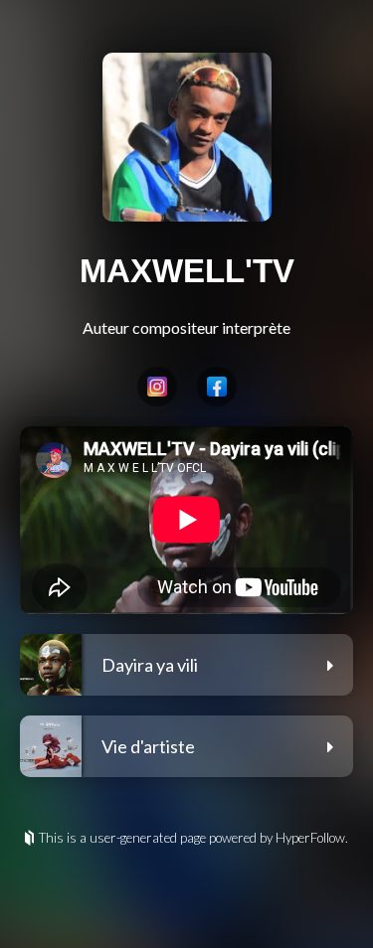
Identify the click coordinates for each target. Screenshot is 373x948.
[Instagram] (157, 386)
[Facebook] (217, 386)
